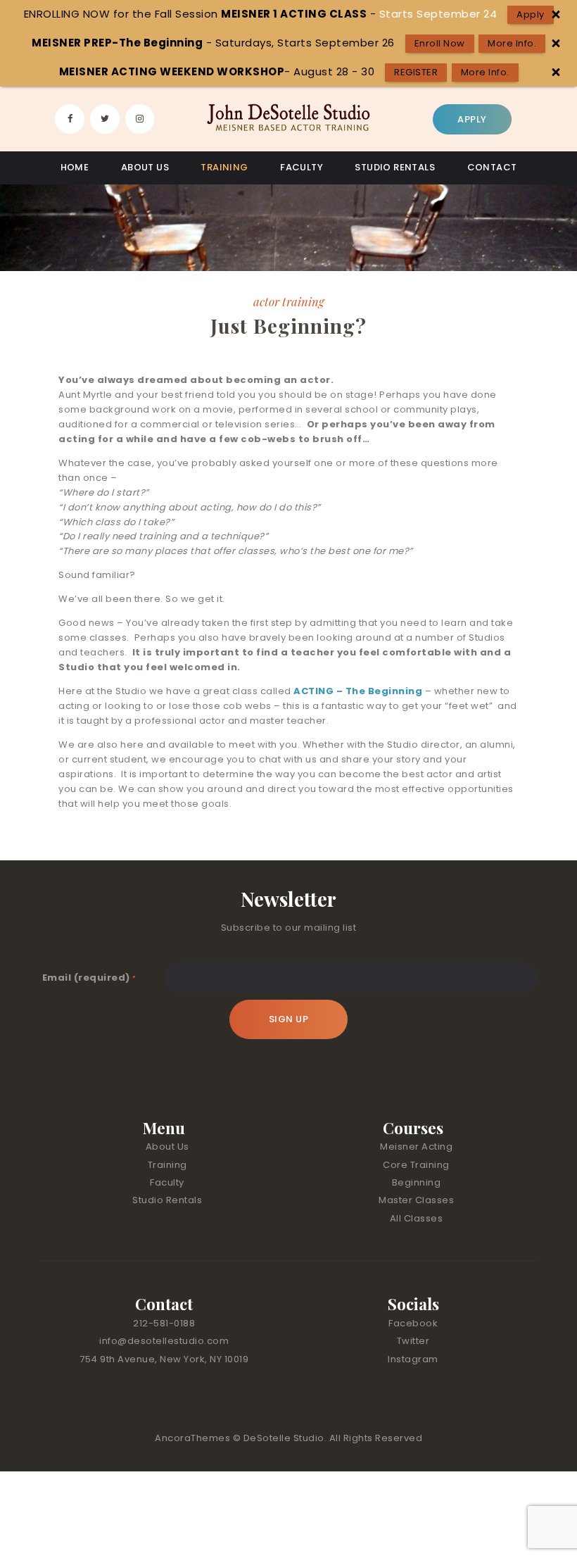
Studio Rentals (167, 1200)
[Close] (555, 14)
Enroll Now (439, 43)
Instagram (413, 1359)
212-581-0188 (164, 1323)
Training (167, 1164)
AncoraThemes (194, 1438)
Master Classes (416, 1200)
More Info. (512, 43)
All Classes (416, 1218)
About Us (167, 1146)
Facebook (413, 1323)
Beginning (416, 1182)
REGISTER (416, 72)
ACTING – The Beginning (357, 691)
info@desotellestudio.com (164, 1340)
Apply (530, 14)
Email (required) (89, 977)
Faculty (167, 1182)
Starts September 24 (438, 13)
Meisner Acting (416, 1146)
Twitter (413, 1340)
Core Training (416, 1164)
